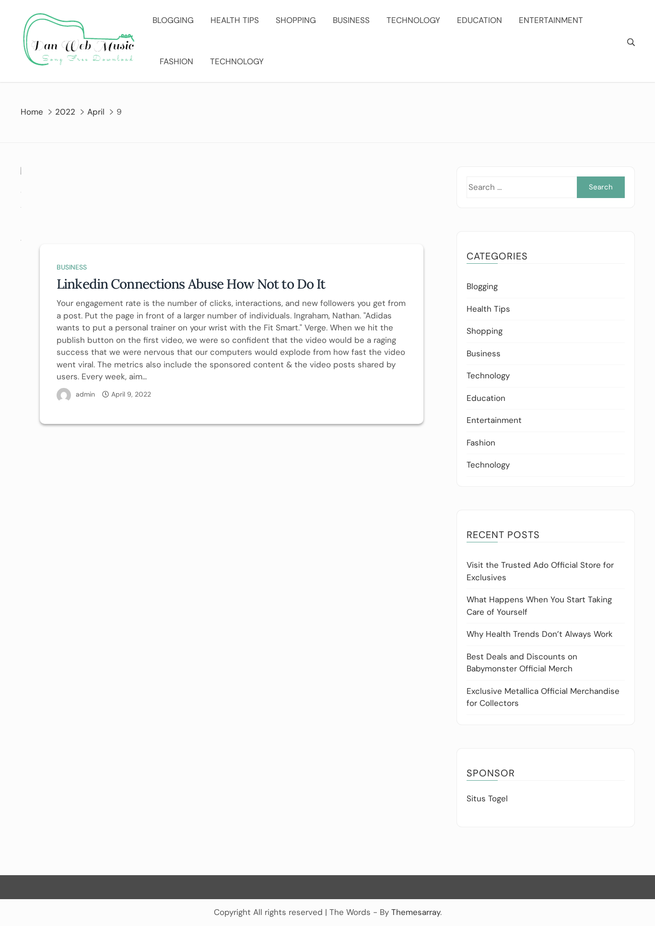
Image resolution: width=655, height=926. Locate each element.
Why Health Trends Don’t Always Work (540, 634)
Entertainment (551, 20)
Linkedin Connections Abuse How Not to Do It (191, 284)
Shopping (296, 20)
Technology (413, 20)
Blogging (173, 20)
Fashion (176, 61)
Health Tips (235, 20)
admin (85, 394)
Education (479, 20)
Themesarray (415, 912)
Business (351, 20)
